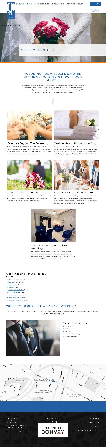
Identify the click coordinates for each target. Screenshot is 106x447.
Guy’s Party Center (13, 292)
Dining (29, 4)
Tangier (10, 287)
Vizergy (20, 431)
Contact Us (94, 419)
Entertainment (58, 4)
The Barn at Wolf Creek (15, 297)
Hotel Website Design (11, 431)
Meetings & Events (41, 4)
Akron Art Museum (13, 282)
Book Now (95, 4)
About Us (80, 4)
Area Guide (70, 4)
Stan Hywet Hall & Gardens (16, 290)
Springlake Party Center (15, 300)
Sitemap (96, 426)
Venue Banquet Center (14, 295)
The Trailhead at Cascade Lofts (17, 280)
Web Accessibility (92, 423)
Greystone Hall (12, 285)
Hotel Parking (95, 10)
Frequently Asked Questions (87, 430)
